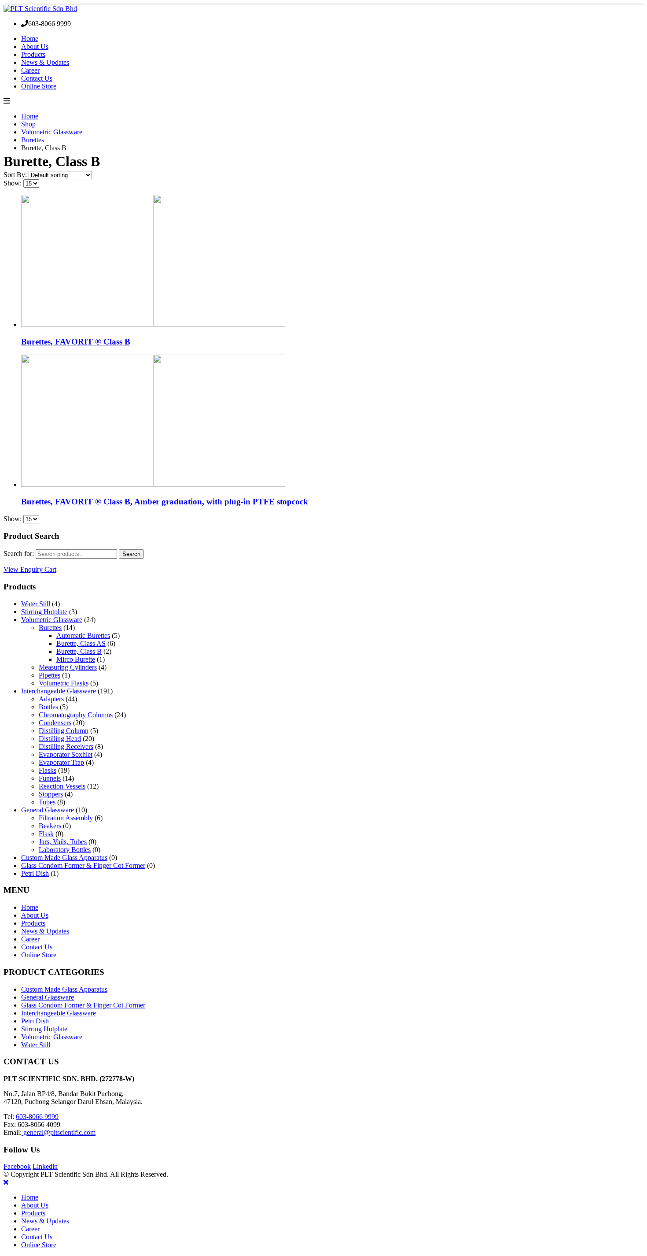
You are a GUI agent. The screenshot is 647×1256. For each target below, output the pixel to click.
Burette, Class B (79, 651)
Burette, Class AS (81, 643)
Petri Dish (35, 873)
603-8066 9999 (37, 1116)
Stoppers (51, 794)
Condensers (55, 722)
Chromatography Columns (76, 715)
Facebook (17, 1166)
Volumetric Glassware (51, 619)
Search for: (19, 553)
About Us (34, 46)
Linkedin (45, 1166)
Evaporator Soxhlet (65, 754)
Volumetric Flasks (63, 683)
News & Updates (45, 62)
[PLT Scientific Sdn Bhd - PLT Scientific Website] (40, 8)
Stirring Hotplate (44, 611)
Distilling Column (63, 730)
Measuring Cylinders (68, 667)
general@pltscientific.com (59, 1132)
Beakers (50, 826)
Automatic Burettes (83, 635)
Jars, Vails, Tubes (63, 841)
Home (29, 38)
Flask (46, 833)
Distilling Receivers (66, 746)
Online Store (38, 86)
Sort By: (16, 174)
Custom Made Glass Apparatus (64, 857)
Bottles (48, 707)
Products (33, 54)
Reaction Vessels (62, 786)
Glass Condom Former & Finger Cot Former (83, 865)
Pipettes (49, 675)
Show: (13, 183)
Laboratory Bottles (65, 849)
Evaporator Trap (61, 762)
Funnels (50, 778)
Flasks (47, 770)
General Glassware (47, 810)
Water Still (35, 604)
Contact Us (36, 78)
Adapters (51, 699)
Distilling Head (60, 738)
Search (131, 554)
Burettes (50, 627)
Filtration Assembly (66, 818)
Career (30, 70)
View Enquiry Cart (30, 569)
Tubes (47, 802)
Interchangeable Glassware (58, 691)
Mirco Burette (75, 659)
